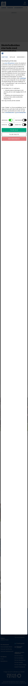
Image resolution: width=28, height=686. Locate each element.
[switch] (24, 120)
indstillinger (23, 78)
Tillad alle (14, 130)
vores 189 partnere (9, 63)
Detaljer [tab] (12, 57)
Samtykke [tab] (5, 57)
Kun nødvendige (14, 138)
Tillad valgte (14, 134)
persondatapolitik (21, 112)
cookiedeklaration (9, 112)
